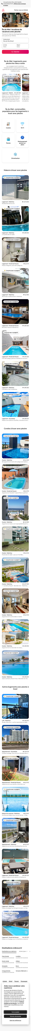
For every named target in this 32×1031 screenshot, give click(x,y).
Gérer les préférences (15, 1020)
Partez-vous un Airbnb (21, 10)
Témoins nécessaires (15, 1016)
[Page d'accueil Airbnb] (3, 10)
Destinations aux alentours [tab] (9, 951)
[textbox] (8, 47)
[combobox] (15, 41)
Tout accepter (15, 1012)
